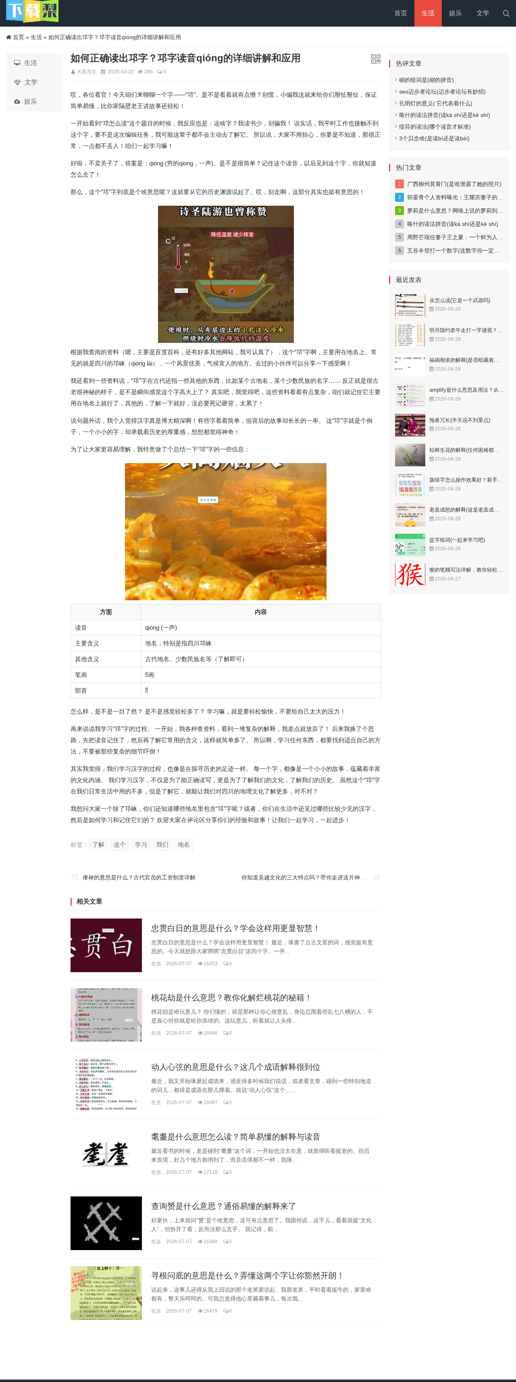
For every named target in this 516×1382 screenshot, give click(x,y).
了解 (98, 844)
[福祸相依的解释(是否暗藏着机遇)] (410, 365)
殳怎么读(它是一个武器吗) (459, 300)
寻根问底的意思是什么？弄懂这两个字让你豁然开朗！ (248, 1275)
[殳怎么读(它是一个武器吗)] (410, 305)
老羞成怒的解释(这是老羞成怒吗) (467, 510)
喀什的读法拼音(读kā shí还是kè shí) (444, 115)
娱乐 (455, 13)
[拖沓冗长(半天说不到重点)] (410, 425)
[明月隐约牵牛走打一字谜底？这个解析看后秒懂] (410, 335)
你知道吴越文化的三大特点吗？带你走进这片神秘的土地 (312, 877)
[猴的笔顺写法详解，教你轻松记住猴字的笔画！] (410, 575)
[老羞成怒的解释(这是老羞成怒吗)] (410, 514)
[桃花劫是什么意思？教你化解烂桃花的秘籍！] (106, 1015)
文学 (482, 13)
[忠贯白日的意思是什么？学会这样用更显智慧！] (106, 945)
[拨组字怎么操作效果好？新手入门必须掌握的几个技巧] (410, 485)
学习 (141, 844)
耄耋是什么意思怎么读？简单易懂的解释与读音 (235, 1136)
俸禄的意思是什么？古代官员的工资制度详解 (139, 877)
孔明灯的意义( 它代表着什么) (435, 103)
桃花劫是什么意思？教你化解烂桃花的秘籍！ (231, 997)
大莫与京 (86, 72)
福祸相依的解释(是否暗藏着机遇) (467, 360)
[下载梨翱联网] (32, 13)
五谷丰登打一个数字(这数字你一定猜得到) (460, 250)
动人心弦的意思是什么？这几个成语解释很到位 (235, 1067)
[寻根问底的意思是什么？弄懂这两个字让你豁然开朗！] (106, 1293)
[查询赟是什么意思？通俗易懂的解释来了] (106, 1223)
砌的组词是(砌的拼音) (426, 80)
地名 (184, 844)
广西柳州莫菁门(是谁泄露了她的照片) (454, 184)
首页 (400, 13)
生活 (428, 13)
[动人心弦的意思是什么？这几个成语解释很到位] (106, 1084)
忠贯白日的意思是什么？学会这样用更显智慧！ (235, 928)
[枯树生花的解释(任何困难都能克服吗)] (410, 455)
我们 (162, 844)
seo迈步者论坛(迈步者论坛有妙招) (442, 91)
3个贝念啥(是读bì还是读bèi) (434, 138)
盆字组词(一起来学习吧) (457, 540)
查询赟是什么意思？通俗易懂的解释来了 (223, 1206)
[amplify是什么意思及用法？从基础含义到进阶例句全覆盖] (410, 395)
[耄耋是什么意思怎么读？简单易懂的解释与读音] (106, 1154)
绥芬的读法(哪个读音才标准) (435, 126)
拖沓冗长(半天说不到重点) (459, 420)
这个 (120, 844)
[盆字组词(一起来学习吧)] (410, 545)
